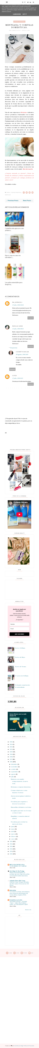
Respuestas (13, 348)
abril (12, 831)
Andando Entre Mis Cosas (17, 880)
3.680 (10, 953)
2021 (11, 749)
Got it (25, 14)
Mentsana (8, 195)
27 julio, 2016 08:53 (17, 329)
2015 (11, 841)
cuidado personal (19, 21)
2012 (11, 849)
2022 (11, 747)
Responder (30, 317)
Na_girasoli (17, 302)
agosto (13, 774)
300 (32, 953)
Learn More (17, 14)
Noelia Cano (17, 326)
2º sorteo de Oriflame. (22, 676)
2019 (11, 754)
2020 (11, 752)
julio (12, 776)
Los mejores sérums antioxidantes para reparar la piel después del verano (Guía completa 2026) (20, 893)
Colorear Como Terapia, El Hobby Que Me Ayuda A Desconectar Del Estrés (19, 883)
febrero (13, 836)
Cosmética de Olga (18, 1045)
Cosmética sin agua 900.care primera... (14, 229)
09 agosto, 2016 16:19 (22, 354)
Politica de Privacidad (29, 1045)
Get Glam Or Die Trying (17, 871)
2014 (11, 844)
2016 (11, 762)
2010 (11, 854)
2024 (11, 744)
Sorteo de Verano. (20, 666)
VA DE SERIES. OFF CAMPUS (18, 866)
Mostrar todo (28, 909)
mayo (12, 829)
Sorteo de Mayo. (20, 657)
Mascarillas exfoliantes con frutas (21, 807)
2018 (11, 757)
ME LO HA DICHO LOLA (17, 864)
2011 (11, 851)
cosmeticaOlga (16, 30)
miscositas (13, 890)
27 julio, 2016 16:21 (17, 378)
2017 (11, 759)
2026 (11, 742)
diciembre (14, 764)
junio (12, 826)
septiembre (14, 772)
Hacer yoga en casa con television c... (12, 256)
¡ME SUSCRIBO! (19, 634)
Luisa (14, 375)
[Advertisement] (19, 441)
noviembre (14, 767)
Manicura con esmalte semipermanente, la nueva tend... (19, 781)
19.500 (25, 953)
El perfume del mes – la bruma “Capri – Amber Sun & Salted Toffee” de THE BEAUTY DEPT (19, 903)
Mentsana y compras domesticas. (21, 787)
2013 (11, 846)
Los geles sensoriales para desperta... (13, 283)
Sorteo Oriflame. (20, 648)
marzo (13, 834)
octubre (13, 769)
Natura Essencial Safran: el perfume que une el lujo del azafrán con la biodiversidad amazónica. (19, 874)
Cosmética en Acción (16, 900)
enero (13, 839)
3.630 (17, 953)
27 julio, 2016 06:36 (17, 305)
